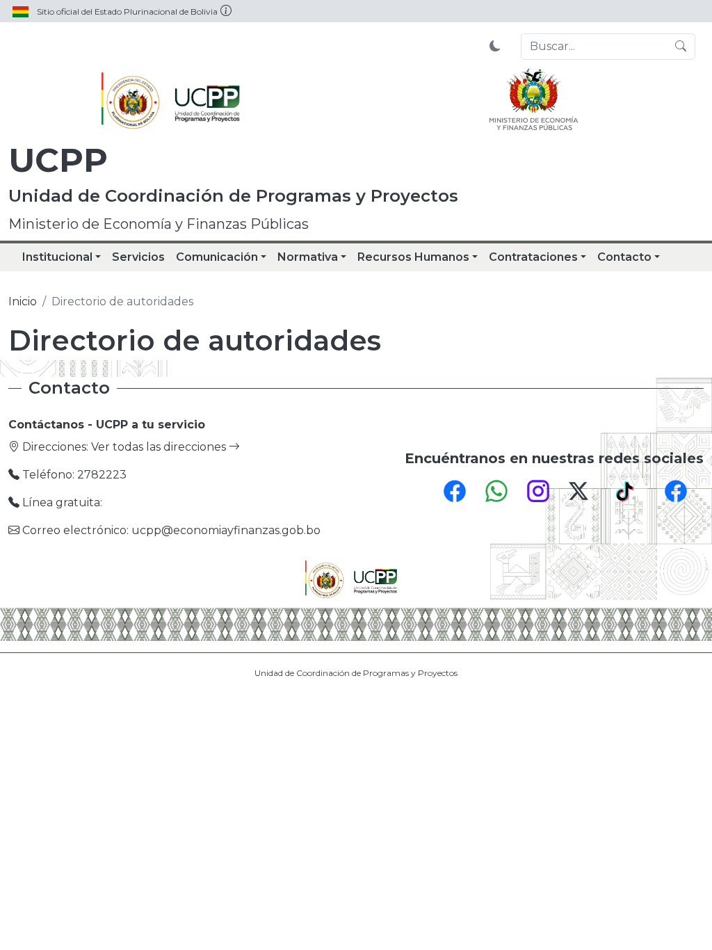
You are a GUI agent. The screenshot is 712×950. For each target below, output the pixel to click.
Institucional (57, 257)
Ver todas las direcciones (160, 446)
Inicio (22, 301)
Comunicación (217, 257)
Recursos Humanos (413, 257)
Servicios (138, 257)
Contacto (624, 257)
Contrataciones (533, 257)
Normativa (307, 257)
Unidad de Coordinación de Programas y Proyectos (356, 673)
